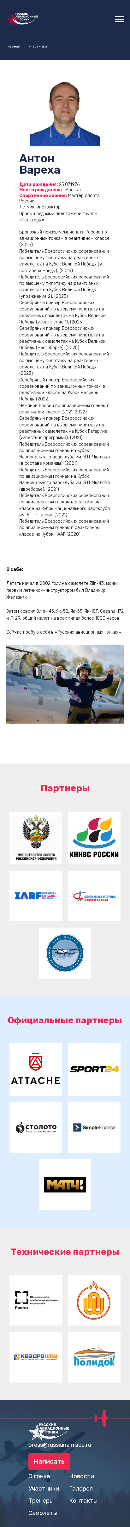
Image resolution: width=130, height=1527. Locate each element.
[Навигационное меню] (119, 19)
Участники (37, 46)
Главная (13, 46)
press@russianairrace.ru (59, 1444)
